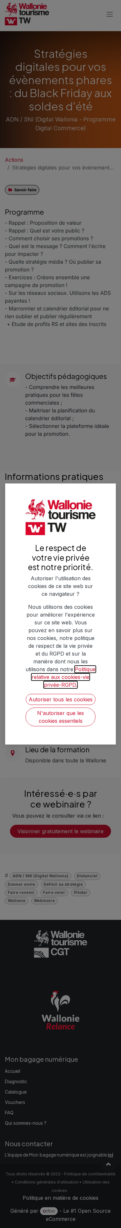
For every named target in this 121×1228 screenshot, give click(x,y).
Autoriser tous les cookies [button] (61, 699)
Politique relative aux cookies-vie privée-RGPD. (64, 677)
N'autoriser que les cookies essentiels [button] (60, 717)
